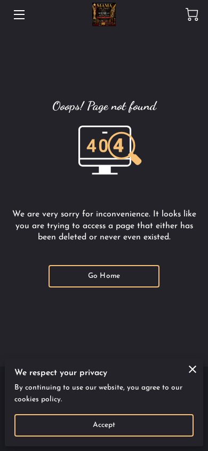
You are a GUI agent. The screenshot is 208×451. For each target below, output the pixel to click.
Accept (104, 425)
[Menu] (18, 15)
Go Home (104, 276)
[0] (192, 14)
